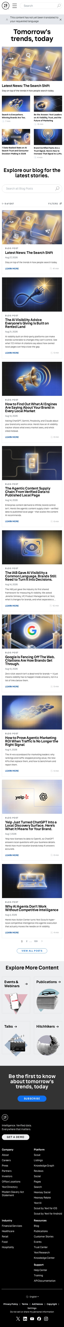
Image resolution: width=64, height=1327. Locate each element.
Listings (38, 1160)
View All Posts (32, 950)
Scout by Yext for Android (48, 1213)
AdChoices (37, 1304)
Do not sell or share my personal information (32, 1311)
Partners (6, 1171)
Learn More (12, 268)
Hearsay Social (42, 1192)
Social (37, 1176)
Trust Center (41, 1247)
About (5, 1155)
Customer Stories (43, 1236)
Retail (5, 1236)
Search (38, 1187)
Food (4, 1242)
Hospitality (8, 1247)
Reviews (38, 1171)
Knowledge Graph (44, 1165)
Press (5, 1165)
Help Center (40, 1270)
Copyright (52, 1304)
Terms (25, 1304)
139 (37, 941)
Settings (32, 1308)
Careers (6, 1160)
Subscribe (32, 1098)
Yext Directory (10, 1187)
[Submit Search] (58, 5)
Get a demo (15, 1137)
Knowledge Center (44, 1258)
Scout (37, 1155)
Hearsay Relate (42, 1197)
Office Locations (11, 1181)
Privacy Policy (10, 1304)
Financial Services (12, 1226)
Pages (37, 1181)
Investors (7, 1176)
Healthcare (8, 1231)
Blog (36, 1226)
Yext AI (37, 1203)
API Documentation (44, 1280)
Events (37, 1242)
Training (38, 1275)
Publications (41, 1231)
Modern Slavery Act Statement (13, 1194)
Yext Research (42, 1252)
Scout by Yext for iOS (45, 1208)
